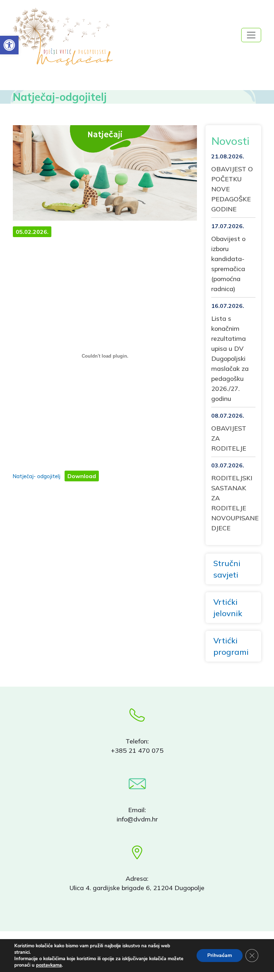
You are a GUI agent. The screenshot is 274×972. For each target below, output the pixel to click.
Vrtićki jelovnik (227, 607)
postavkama (49, 965)
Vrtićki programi (231, 646)
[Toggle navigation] (251, 35)
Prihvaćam (219, 955)
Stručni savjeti (226, 569)
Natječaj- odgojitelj (36, 476)
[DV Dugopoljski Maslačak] (40, 36)
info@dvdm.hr (137, 819)
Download (81, 476)
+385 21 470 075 (137, 750)
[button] (9, 45)
